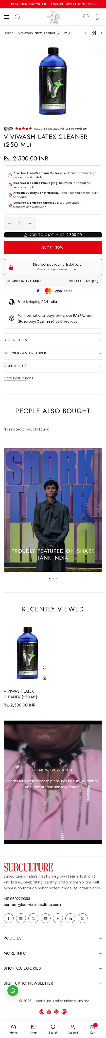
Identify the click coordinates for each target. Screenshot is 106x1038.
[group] (53, 81)
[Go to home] (53, 23)
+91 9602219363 (17, 898)
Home (9, 32)
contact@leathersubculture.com (32, 904)
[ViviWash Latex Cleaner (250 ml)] (27, 653)
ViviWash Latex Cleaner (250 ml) (27, 694)
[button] (9, 17)
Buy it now (63, 247)
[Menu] (99, 33)
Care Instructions (18, 378)
